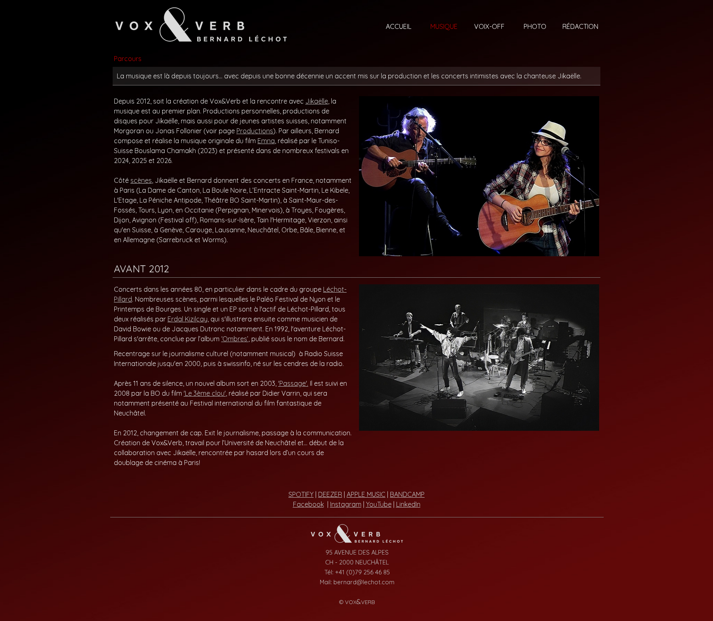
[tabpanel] (356, 76)
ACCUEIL (398, 26)
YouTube (379, 504)
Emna (266, 141)
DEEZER (330, 494)
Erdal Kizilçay (188, 319)
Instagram (345, 504)
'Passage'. (293, 383)
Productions (254, 131)
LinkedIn (408, 504)
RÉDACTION (580, 26)
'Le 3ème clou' (205, 393)
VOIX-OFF (489, 26)
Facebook (308, 504)
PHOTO (535, 26)
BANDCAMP (407, 494)
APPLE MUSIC (366, 494)
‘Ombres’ (234, 339)
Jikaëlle (316, 101)
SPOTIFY (301, 494)
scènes (141, 180)
